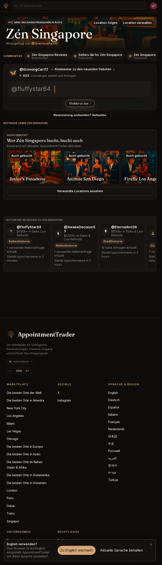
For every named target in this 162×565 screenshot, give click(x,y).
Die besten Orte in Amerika (25, 400)
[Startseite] (6, 6)
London (12, 490)
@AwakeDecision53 (79, 229)
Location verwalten (137, 22)
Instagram (64, 400)
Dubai (11, 506)
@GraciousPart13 (44, 43)
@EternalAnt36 (124, 227)
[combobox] (81, 5)
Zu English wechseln (76, 550)
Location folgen (105, 22)
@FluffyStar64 (29, 227)
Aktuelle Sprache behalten (121, 550)
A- (10, 370)
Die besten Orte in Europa (25, 446)
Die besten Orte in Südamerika (28, 475)
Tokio (11, 513)
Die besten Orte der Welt (24, 393)
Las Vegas (14, 431)
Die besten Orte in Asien (23, 454)
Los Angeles (15, 416)
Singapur (13, 521)
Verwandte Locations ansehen (80, 191)
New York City (16, 408)
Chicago (12, 439)
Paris (10, 498)
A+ (27, 370)
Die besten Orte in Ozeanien (26, 483)
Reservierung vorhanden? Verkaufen (80, 115)
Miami (11, 423)
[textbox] (79, 89)
